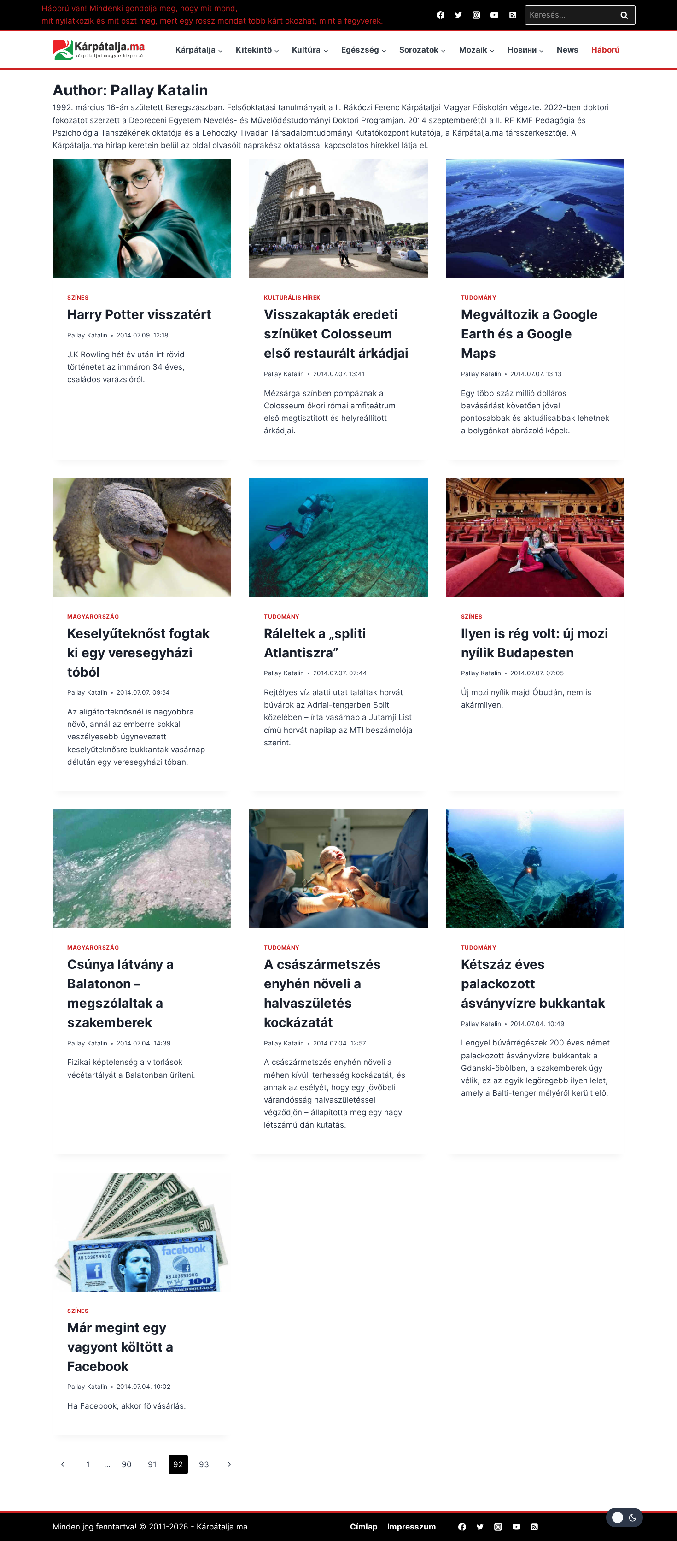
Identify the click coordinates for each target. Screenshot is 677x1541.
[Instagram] (476, 15)
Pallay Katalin (87, 335)
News (567, 49)
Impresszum (411, 1526)
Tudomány (479, 297)
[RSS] (512, 15)
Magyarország (93, 616)
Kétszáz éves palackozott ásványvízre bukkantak (533, 983)
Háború (605, 49)
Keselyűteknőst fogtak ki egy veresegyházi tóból (138, 653)
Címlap (364, 1526)
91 (152, 1464)
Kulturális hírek (292, 297)
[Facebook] (441, 15)
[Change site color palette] (624, 1517)
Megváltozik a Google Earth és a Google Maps (529, 334)
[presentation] (142, 218)
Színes (78, 297)
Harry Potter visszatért (139, 314)
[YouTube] (494, 15)
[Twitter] (459, 15)
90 (127, 1464)
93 (204, 1464)
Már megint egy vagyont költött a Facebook (120, 1347)
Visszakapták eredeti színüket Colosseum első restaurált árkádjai (336, 334)
